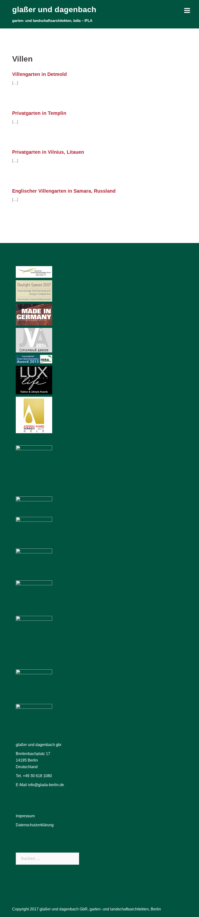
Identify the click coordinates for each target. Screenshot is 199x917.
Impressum (25, 816)
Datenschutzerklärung (35, 825)
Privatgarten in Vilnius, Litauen (48, 152)
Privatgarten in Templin (39, 113)
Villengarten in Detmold (39, 74)
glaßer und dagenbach (54, 9)
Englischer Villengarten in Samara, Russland (64, 191)
